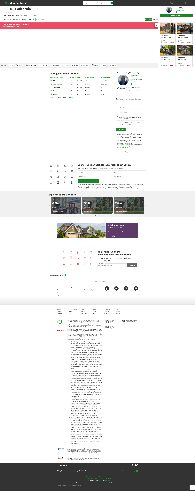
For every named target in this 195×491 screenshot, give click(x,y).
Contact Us (60, 298)
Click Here (107, 480)
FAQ (58, 296)
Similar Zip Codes (33, 15)
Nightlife (104, 65)
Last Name (134, 103)
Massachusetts (84, 313)
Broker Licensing (75, 293)
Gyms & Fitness (44, 65)
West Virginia (118, 313)
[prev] (161, 28)
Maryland (83, 311)
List (190, 20)
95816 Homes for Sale (9, 15)
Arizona (58, 307)
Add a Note (119, 120)
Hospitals (96, 65)
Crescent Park (56, 87)
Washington (118, 311)
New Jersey (95, 311)
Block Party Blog (88, 290)
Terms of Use (125, 147)
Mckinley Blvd (56, 94)
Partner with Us (75, 290)
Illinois (82, 307)
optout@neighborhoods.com (123, 144)
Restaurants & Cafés (31, 65)
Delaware (71, 307)
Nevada (94, 309)
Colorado (59, 311)
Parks (12, 65)
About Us (59, 290)
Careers (59, 293)
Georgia (70, 313)
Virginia (117, 309)
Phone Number (123, 107)
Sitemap (76, 471)
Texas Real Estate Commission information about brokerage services (97, 476)
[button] (156, 25)
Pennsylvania (107, 309)
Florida (70, 311)
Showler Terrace (57, 91)
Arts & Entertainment (56, 65)
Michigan (94, 307)
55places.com (88, 471)
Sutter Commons (57, 84)
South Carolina (107, 311)
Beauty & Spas (86, 65)
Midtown (55, 80)
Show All (70, 97)
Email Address (123, 112)
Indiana (82, 309)
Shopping (114, 65)
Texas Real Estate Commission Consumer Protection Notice (97, 478)
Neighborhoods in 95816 (21, 15)
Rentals (81, 471)
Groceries (20, 65)
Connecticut (59, 313)
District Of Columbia (73, 309)
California (97, 281)
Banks (67, 65)
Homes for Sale (148, 19)
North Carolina (107, 307)
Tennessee (106, 313)
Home (91, 281)
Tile (187, 20)
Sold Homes (155, 19)
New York (94, 313)
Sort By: (162, 20)
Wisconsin (130, 307)
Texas (117, 307)
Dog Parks (76, 65)
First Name (120, 103)
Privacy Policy (128, 189)
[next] (174, 28)
